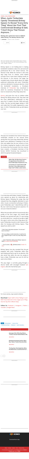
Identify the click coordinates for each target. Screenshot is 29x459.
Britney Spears (8, 323)
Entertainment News (5, 325)
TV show (10, 451)
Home (2, 16)
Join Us (7, 42)
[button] (22, 42)
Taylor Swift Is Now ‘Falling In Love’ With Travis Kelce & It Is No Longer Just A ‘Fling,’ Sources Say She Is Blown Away (14, 299)
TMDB (19, 451)
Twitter (25, 305)
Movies (24, 449)
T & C (17, 447)
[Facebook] (2, 320)
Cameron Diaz (15, 323)
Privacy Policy (21, 447)
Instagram (18, 305)
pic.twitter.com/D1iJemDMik (11, 241)
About (6, 447)
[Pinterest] (14, 437)
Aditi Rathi (4, 39)
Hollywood (13, 325)
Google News (11, 307)
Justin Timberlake (20, 325)
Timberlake (12, 88)
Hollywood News (10, 16)
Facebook (11, 305)
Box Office (11, 337)
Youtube (3, 307)
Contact (9, 447)
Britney (3, 95)
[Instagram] (12, 437)
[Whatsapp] (7, 320)
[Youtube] (18, 437)
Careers (13, 447)
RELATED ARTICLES (6, 329)
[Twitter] (4, 320)
